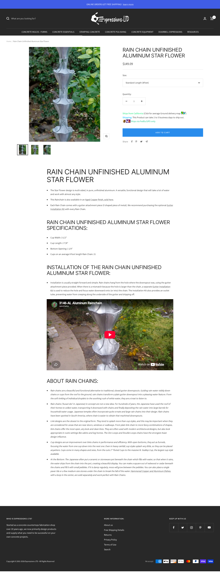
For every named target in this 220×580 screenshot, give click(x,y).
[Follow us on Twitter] (182, 527)
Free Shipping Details (114, 530)
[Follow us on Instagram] (191, 527)
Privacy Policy (110, 539)
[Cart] (212, 18)
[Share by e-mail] (147, 142)
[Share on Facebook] (132, 141)
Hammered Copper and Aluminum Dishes (150, 471)
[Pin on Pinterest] (136, 141)
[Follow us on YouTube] (209, 527)
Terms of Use (110, 544)
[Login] (204, 18)
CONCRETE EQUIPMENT (142, 31)
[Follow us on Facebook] (173, 527)
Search (107, 549)
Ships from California (133, 113)
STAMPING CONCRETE (89, 31)
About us (108, 525)
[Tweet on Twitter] (141, 141)
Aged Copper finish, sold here (99, 199)
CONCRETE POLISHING (115, 31)
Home (8, 41)
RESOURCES (193, 31)
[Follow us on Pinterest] (200, 527)
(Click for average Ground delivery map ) (165, 113)
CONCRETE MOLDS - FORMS (34, 31)
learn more (128, 4)
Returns (108, 534)
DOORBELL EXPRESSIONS (170, 31)
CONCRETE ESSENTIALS (63, 31)
